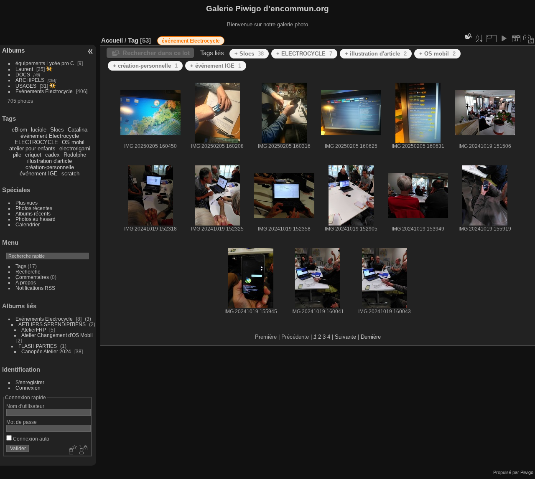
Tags (20, 266)
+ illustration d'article (376, 54)
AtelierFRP (33, 329)
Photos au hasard (35, 219)
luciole (38, 130)
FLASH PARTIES (37, 346)
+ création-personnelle (145, 66)
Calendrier (27, 224)
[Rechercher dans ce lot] (467, 36)
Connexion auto (30, 438)
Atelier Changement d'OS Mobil (57, 335)
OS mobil (73, 142)
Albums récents (33, 213)
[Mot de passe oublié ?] (82, 450)
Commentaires (32, 277)
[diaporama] (503, 38)
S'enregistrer (29, 382)
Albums (13, 50)
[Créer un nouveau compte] (71, 450)
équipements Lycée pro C (44, 63)
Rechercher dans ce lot (156, 52)
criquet (33, 155)
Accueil (112, 40)
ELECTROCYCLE (36, 142)
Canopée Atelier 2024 (46, 351)
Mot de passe (21, 422)
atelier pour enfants (32, 148)
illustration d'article (49, 161)
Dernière (371, 337)
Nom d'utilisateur (25, 406)
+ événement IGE (215, 66)
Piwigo (526, 472)
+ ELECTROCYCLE (304, 54)
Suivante (345, 337)
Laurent (24, 69)
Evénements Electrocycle (44, 91)
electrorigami (74, 148)
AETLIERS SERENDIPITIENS (52, 324)
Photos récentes (33, 208)
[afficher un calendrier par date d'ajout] (516, 38)
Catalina (77, 130)
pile (17, 155)
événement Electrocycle (49, 136)
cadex (52, 155)
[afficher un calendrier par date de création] (528, 38)
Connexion (28, 387)
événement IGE (39, 173)
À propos (25, 282)
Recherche (28, 271)
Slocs (57, 130)
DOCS (22, 74)
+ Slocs (249, 54)
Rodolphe (75, 155)
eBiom (19, 130)
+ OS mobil (437, 54)
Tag (133, 40)
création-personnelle (49, 167)
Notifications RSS (35, 288)
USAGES (25, 86)
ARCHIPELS (29, 80)
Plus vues (26, 202)
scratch (70, 173)
